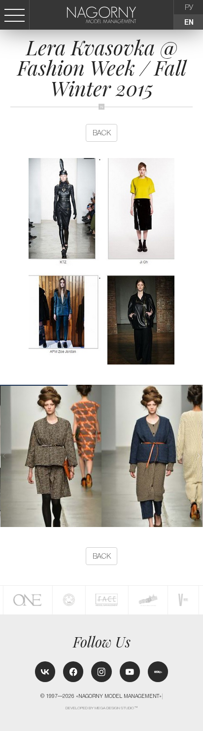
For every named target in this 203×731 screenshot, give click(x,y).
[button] (198, 456)
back (102, 133)
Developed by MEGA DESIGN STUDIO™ (102, 708)
